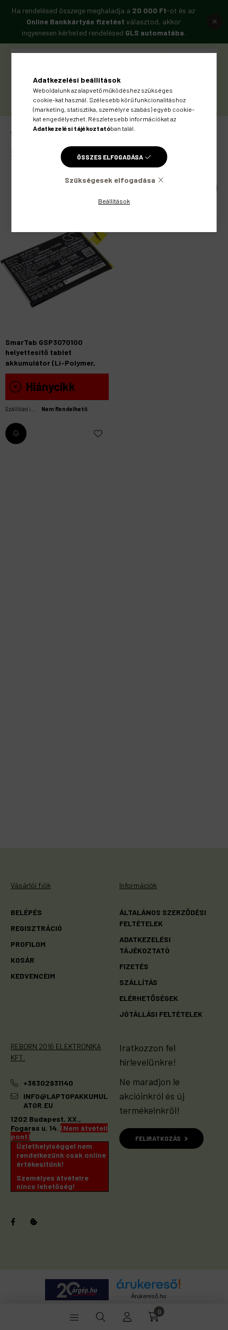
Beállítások (114, 201)
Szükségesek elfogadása (110, 179)
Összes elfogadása (110, 157)
